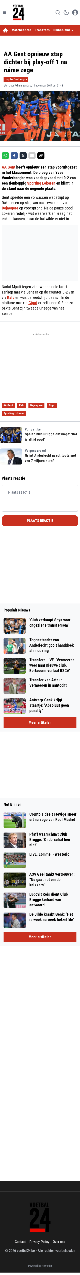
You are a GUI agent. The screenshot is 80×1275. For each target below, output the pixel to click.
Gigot (32, 302)
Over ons (59, 1242)
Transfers (42, 30)
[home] (5, 30)
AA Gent (8, 167)
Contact (20, 1242)
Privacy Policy (39, 1242)
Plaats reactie (40, 521)
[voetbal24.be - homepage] (19, 12)
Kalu (10, 297)
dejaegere (36, 405)
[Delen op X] (23, 155)
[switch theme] (66, 12)
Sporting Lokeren (41, 183)
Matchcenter (21, 30)
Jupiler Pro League (16, 79)
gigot (52, 405)
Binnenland (61, 30)
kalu (21, 405)
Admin (18, 85)
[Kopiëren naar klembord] (40, 155)
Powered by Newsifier (40, 1265)
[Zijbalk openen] (4, 12)
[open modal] (75, 12)
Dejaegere (10, 208)
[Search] (57, 12)
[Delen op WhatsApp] (5, 155)
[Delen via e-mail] (32, 155)
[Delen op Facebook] (14, 155)
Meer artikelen (40, 722)
